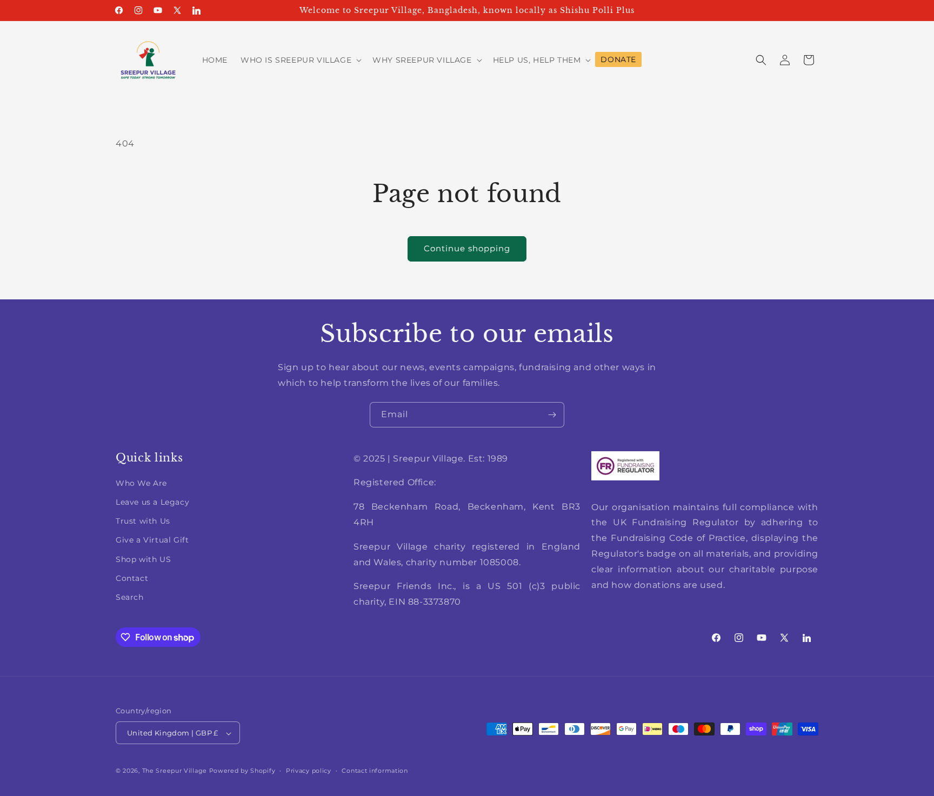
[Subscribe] (552, 414)
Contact (132, 578)
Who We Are (141, 483)
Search (130, 597)
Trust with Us (143, 521)
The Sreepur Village (174, 771)
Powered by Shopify (242, 771)
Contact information (375, 770)
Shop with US (143, 559)
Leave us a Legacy (152, 502)
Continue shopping (467, 248)
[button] (300, 60)
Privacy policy (308, 770)
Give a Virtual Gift (152, 540)
